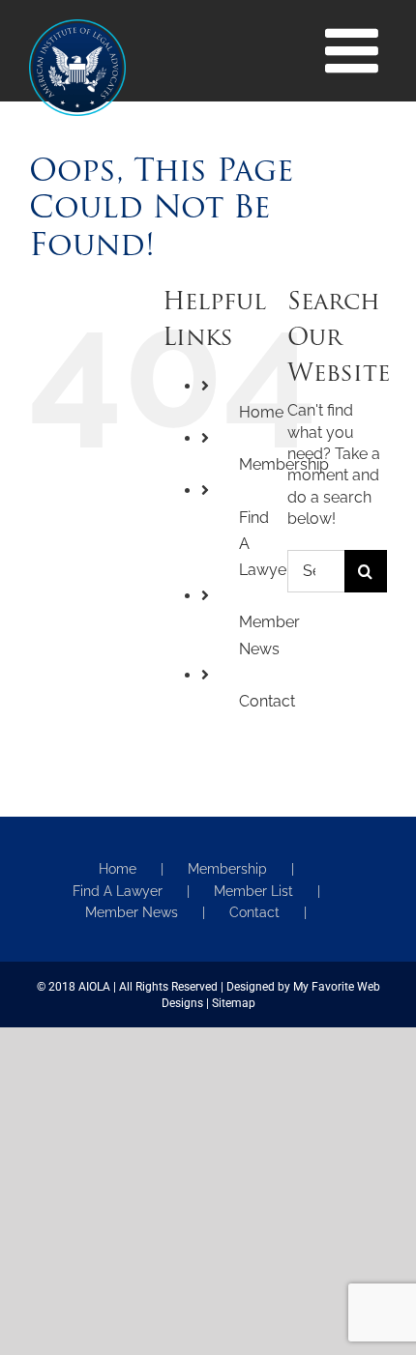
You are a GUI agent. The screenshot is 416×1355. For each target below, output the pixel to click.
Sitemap (233, 1003)
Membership (227, 869)
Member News (131, 912)
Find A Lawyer (118, 891)
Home (261, 412)
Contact (267, 701)
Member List (253, 891)
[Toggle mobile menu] (356, 50)
